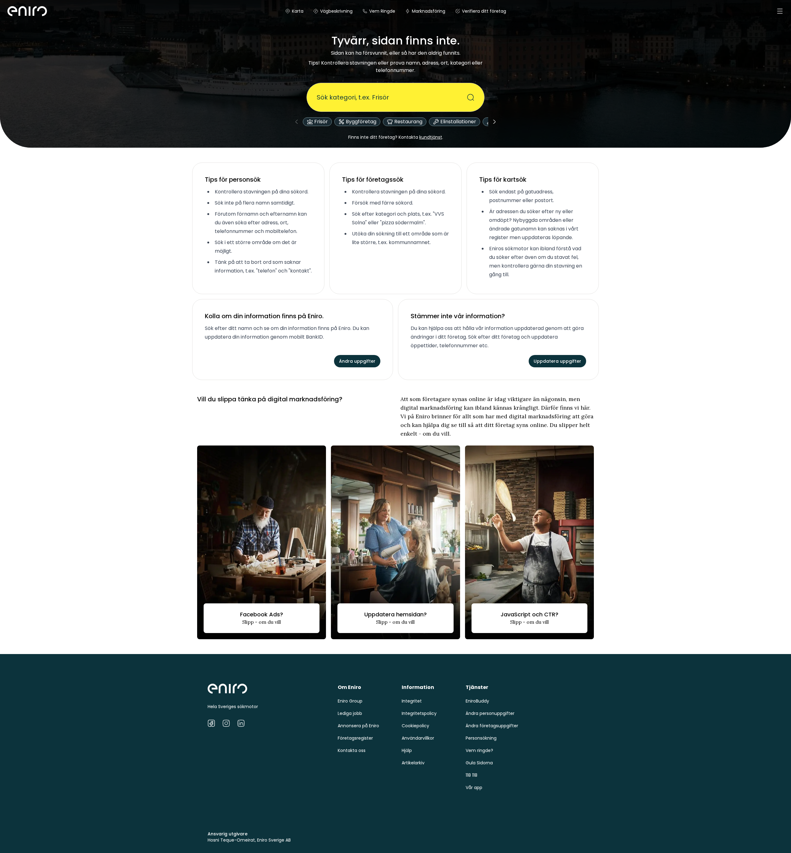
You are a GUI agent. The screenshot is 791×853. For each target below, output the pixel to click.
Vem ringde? (479, 750)
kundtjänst (430, 137)
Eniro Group (350, 701)
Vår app (474, 787)
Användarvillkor (418, 738)
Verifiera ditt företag (484, 11)
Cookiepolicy (415, 726)
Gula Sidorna (479, 763)
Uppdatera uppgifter (557, 361)
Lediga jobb (350, 713)
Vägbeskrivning (336, 11)
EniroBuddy (477, 701)
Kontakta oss (352, 750)
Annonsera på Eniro (358, 726)
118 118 (471, 775)
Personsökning (481, 738)
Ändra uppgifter (357, 361)
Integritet (412, 701)
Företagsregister (355, 738)
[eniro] (14, 11)
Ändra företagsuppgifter (492, 726)
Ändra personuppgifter (490, 713)
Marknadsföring (428, 11)
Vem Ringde (382, 11)
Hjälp (407, 750)
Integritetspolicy (419, 713)
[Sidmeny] (780, 11)
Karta (297, 11)
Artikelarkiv (413, 763)
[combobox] (392, 97)
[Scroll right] (494, 122)
